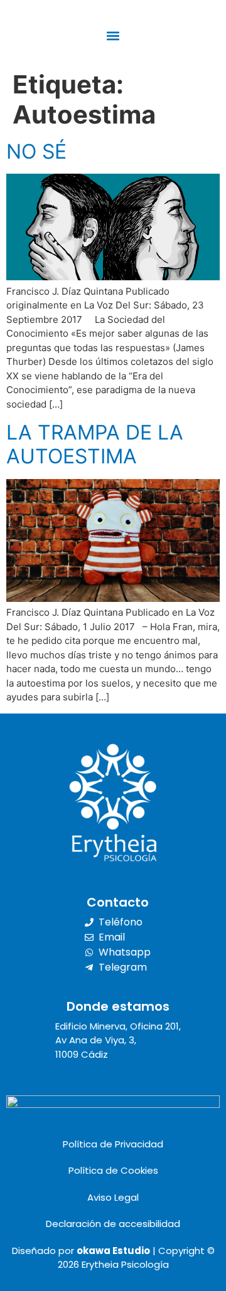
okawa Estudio (113, 1250)
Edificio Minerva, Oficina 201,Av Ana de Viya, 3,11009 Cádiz (118, 1040)
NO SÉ (36, 151)
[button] (113, 35)
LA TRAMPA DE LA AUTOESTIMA (94, 444)
